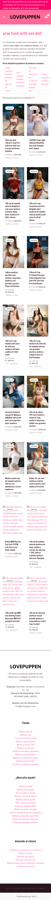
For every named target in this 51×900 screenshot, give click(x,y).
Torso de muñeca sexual (26, 738)
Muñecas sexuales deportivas (25, 816)
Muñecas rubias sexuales (25, 809)
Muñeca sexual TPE (25, 745)
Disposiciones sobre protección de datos (25, 863)
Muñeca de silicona (25, 748)
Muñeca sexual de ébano (25, 796)
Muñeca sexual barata (25, 741)
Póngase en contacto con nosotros (26, 850)
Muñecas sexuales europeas (25, 758)
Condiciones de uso (25, 866)
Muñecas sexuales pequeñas (25, 751)
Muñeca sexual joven (25, 761)
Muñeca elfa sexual (25, 789)
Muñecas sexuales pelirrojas (25, 819)
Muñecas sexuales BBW (25, 806)
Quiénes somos (25, 853)
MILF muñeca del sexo (25, 803)
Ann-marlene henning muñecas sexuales (20, 79)
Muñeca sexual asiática (25, 754)
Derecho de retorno (25, 856)
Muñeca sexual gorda (25, 799)
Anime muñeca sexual (25, 793)
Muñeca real (25, 735)
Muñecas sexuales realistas (25, 822)
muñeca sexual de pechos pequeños (25, 812)
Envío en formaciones (25, 860)
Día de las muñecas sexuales (25, 764)
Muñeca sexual (25, 731)
